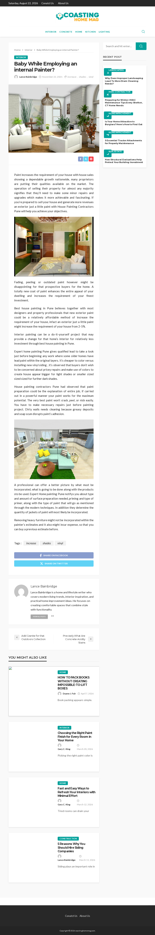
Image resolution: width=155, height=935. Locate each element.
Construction (68, 838)
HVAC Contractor (119, 91)
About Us (63, 3)
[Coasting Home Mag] (77, 16)
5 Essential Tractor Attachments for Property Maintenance (123, 142)
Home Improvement (120, 113)
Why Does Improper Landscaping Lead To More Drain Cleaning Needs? (124, 81)
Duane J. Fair (69, 693)
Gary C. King (64, 749)
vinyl (91, 76)
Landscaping (116, 70)
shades (82, 76)
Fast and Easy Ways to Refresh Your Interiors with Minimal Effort (76, 792)
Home (78, 31)
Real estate (115, 151)
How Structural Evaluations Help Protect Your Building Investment (124, 161)
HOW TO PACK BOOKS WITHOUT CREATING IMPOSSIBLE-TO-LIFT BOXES (73, 683)
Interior (50, 31)
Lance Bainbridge (28, 76)
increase (71, 76)
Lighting (104, 31)
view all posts (39, 617)
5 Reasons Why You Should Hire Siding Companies (71, 847)
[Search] (143, 32)
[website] (52, 616)
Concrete (65, 31)
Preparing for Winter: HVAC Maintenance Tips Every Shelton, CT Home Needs (123, 103)
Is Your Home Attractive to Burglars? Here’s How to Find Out (123, 123)
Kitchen (90, 31)
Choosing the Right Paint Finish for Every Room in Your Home (75, 736)
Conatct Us (47, 3)
